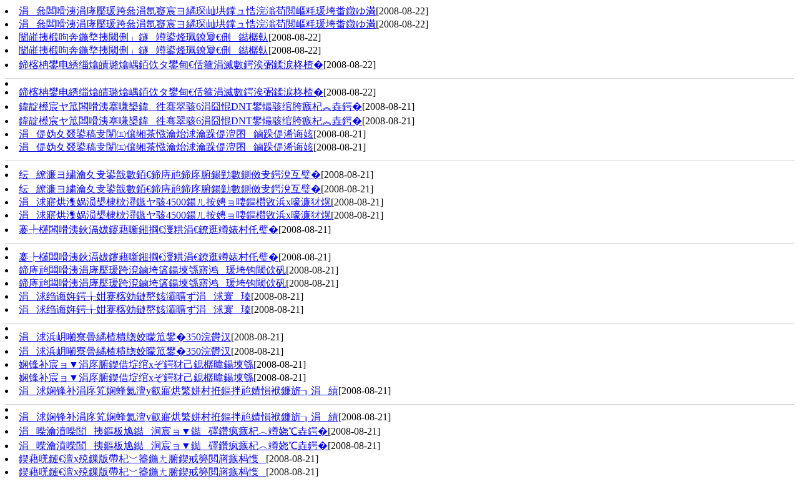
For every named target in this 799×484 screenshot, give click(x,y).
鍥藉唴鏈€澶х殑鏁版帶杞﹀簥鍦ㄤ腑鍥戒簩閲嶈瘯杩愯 (142, 458)
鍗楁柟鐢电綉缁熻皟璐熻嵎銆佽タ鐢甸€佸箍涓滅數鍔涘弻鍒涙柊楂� (171, 64)
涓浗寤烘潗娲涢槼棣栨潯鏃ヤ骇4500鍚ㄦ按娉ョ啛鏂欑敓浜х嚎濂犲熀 (175, 202)
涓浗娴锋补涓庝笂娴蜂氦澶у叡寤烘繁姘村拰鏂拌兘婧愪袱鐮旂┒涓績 (178, 390)
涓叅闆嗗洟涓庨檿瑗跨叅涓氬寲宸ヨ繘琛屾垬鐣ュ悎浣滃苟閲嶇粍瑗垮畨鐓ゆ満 (197, 11)
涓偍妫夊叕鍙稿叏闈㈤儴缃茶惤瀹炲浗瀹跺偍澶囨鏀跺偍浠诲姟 (166, 134)
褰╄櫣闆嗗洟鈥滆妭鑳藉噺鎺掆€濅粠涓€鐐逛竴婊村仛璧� (148, 229)
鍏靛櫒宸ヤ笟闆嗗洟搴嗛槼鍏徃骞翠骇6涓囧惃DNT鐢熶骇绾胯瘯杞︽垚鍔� (190, 106)
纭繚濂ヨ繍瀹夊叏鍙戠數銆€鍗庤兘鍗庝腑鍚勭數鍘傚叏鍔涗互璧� (170, 174)
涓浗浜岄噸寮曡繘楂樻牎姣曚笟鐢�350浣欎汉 (125, 337)
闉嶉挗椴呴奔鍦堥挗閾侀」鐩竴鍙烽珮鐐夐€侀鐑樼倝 (143, 37)
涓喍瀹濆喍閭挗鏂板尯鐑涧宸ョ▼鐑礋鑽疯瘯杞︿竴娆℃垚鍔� (173, 431)
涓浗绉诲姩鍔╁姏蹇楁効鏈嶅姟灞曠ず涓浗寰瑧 (135, 296)
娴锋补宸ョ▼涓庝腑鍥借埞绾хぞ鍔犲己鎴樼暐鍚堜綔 (136, 364)
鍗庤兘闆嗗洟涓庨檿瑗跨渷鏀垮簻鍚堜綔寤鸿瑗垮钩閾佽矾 (152, 270)
